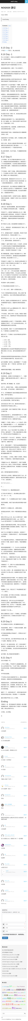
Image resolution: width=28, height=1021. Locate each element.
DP (10, 986)
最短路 (5, 998)
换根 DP (12, 995)
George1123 (7, 794)
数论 (16, 995)
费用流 (17, 1008)
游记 (10, 11)
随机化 (20, 1008)
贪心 (14, 1008)
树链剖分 (24, 998)
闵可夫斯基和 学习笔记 (7, 952)
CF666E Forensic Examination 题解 (10, 957)
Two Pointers (21, 986)
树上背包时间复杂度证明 (7, 950)
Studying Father (8, 737)
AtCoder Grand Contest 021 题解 (9, 975)
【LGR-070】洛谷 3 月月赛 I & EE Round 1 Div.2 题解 (14, 968)
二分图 (8, 990)
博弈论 (15, 992)
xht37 (7, 870)
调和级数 (9, 1008)
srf (5, 765)
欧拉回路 (13, 1001)
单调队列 (11, 992)
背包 (19, 1004)
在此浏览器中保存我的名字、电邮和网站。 (14, 934)
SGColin (6, 785)
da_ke (6, 899)
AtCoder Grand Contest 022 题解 (9, 959)
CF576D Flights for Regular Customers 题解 (12, 961)
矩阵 (23, 1001)
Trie (16, 986)
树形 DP (13, 998)
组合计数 (10, 1004)
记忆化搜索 (5, 1008)
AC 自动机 (4, 986)
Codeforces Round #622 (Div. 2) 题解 (10, 964)
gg (5, 854)
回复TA (25, 728)
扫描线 (9, 995)
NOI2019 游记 (5, 971)
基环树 (22, 992)
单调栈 (8, 992)
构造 (9, 998)
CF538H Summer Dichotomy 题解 (10, 966)
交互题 (11, 990)
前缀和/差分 (21, 990)
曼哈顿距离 (20, 995)
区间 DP (4, 992)
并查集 (6, 995)
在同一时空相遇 (8, 804)
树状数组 (19, 998)
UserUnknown (8, 775)
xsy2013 (6, 890)
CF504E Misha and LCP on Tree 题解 (10, 954)
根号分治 (4, 1001)
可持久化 (19, 992)
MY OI (6, 50)
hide (9, 25)
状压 (17, 1001)
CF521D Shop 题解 (6, 973)
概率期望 (8, 1001)
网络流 (15, 1004)
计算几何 (22, 1004)
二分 (3, 990)
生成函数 (19, 1001)
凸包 (15, 990)
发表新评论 (24, 722)
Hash (13, 986)
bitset (8, 986)
